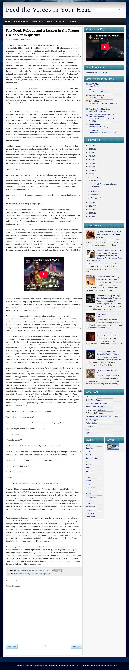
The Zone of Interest (96, 97)
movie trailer (91, 497)
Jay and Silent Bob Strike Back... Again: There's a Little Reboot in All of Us (109, 234)
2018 (91, 156)
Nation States (91, 423)
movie (88, 494)
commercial (20, 574)
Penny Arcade (91, 426)
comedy (89, 471)
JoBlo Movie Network (94, 413)
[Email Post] (51, 570)
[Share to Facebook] (61, 570)
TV (87, 461)
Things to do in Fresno (66, 666)
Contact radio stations (82, 666)
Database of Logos (110, 666)
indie (88, 484)
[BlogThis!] (56, 570)
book (88, 468)
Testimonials (38, 21)
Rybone (21, 45)
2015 (91, 167)
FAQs (50, 21)
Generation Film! (96, 130)
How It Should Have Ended (96, 407)
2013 (91, 174)
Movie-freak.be (95, 125)
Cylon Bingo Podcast (94, 400)
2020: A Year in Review (105, 333)
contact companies (97, 666)
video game (90, 516)
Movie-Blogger (92, 420)
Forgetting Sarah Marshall (98, 92)
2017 (91, 160)
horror (88, 481)
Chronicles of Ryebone (95, 397)
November (95, 181)
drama (88, 477)
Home (7, 21)
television (89, 510)
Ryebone (46, 574)
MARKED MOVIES (96, 95)
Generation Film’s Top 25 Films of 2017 (103, 132)
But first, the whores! (51, 483)
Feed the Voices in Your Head (48, 9)
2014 (91, 170)
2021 (91, 145)
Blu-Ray (89, 445)
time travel (90, 513)
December (95, 177)
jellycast (89, 429)
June (93, 195)
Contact (60, 21)
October (94, 191)
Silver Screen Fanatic (98, 90)
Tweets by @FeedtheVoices (97, 72)
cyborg (27, 574)
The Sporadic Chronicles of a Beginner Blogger (101, 116)
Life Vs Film (94, 84)
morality (89, 490)
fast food (34, 574)
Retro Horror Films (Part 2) (98, 127)
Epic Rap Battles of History (96, 403)
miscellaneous (91, 487)
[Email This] (54, 570)
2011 (91, 206)
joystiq (88, 433)
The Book (72, 21)
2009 (91, 213)
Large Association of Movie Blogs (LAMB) (102, 416)
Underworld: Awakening (97, 111)
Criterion (89, 448)
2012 (91, 202)
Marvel (88, 455)
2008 (91, 217)
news (88, 503)
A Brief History (21, 21)
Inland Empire (94, 86)
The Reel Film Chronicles (99, 109)
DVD (88, 451)
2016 (91, 163)
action (88, 464)
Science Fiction (92, 458)
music (88, 500)
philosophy (90, 507)
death (88, 474)
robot (40, 574)
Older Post (76, 647)
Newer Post (11, 647)
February (95, 198)
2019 (91, 152)
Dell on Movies (95, 101)
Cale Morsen (20, 570)
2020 (91, 149)
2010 (91, 209)
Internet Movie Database (96, 410)
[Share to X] (59, 570)
